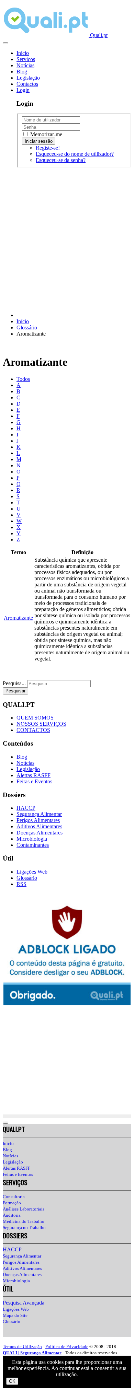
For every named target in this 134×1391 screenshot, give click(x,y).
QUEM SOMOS (35, 718)
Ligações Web (31, 872)
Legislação (28, 78)
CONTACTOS (33, 730)
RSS (21, 884)
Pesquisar (15, 690)
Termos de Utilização (22, 1346)
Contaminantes (32, 845)
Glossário (26, 878)
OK (12, 1381)
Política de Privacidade (66, 1346)
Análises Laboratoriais (23, 1209)
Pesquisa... (14, 683)
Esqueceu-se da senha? (61, 160)
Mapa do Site (15, 1315)
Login (23, 90)
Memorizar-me (45, 134)
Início (22, 53)
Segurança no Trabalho (24, 1227)
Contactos (27, 84)
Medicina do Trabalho (23, 1221)
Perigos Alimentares (38, 820)
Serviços (25, 59)
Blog (21, 71)
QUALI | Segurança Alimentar (32, 1352)
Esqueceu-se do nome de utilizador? (75, 154)
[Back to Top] (5, 1123)
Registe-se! (48, 148)
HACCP (25, 808)
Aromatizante (18, 618)
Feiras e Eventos (34, 781)
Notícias (25, 65)
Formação (12, 1202)
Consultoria (14, 1196)
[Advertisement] (67, 240)
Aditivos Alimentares (39, 826)
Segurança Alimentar (39, 814)
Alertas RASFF (33, 775)
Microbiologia (31, 839)
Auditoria (12, 1215)
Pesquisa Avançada (23, 1303)
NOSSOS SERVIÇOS (41, 724)
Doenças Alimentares (39, 832)
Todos (23, 379)
